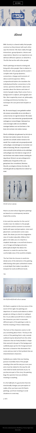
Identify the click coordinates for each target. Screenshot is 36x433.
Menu (19, 3)
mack (18, 16)
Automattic (18, 430)
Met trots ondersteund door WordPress (12, 428)
